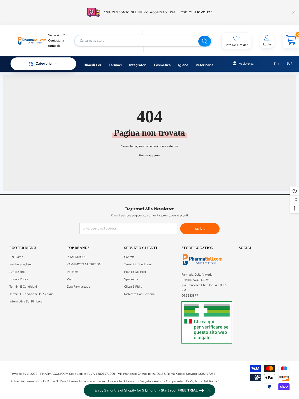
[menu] (31, 64)
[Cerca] (143, 40)
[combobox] (137, 40)
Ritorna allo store (149, 155)
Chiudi (294, 12)
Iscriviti (200, 228)
